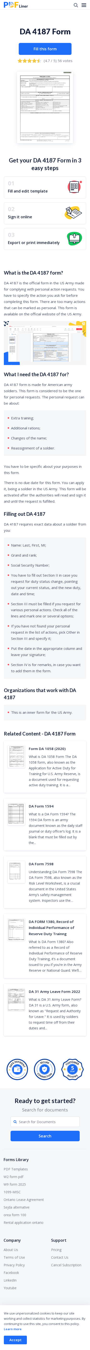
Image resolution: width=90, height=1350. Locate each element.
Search (45, 1136)
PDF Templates (16, 1169)
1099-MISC (12, 1192)
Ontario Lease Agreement (24, 1199)
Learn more (13, 1329)
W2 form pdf (13, 1176)
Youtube (10, 1288)
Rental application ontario (23, 1222)
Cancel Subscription (66, 1265)
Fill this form (45, 49)
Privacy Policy (14, 1265)
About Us (11, 1249)
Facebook (11, 1272)
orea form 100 (15, 1215)
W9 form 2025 (15, 1184)
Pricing (56, 1249)
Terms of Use (14, 1257)
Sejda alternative (17, 1207)
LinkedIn (10, 1280)
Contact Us (59, 1257)
